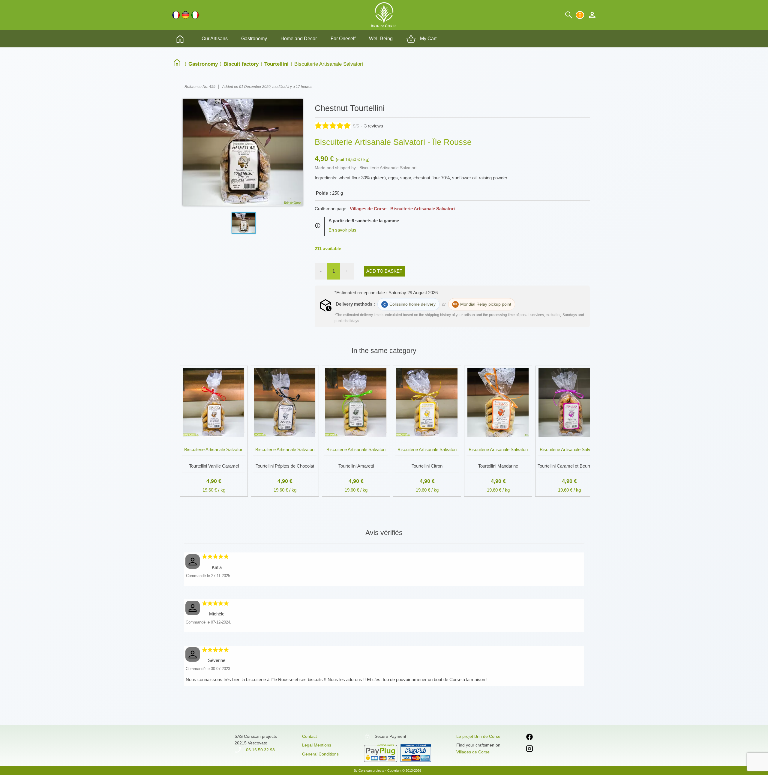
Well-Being (381, 38)
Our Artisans (215, 38)
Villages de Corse (473, 752)
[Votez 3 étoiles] (332, 125)
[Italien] (195, 15)
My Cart (427, 38)
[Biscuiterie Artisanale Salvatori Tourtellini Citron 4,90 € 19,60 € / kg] (427, 364)
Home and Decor (298, 38)
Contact (309, 736)
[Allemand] (185, 15)
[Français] (176, 15)
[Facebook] (529, 738)
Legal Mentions (316, 745)
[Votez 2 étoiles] (325, 125)
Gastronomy (254, 38)
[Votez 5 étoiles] (347, 125)
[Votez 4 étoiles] (340, 125)
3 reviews (373, 125)
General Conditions (320, 754)
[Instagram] (529, 750)
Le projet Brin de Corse (478, 736)
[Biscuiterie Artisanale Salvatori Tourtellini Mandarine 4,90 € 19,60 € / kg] (498, 364)
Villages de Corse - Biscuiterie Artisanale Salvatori (402, 208)
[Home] (178, 63)
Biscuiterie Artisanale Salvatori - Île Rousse (393, 142)
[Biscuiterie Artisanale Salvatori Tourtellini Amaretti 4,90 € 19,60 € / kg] (356, 364)
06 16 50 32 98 (260, 749)
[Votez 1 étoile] (318, 125)
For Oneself (343, 38)
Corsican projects (371, 770)
